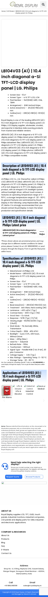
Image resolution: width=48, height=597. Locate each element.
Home (3, 11)
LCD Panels (10, 11)
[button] (43, 4)
